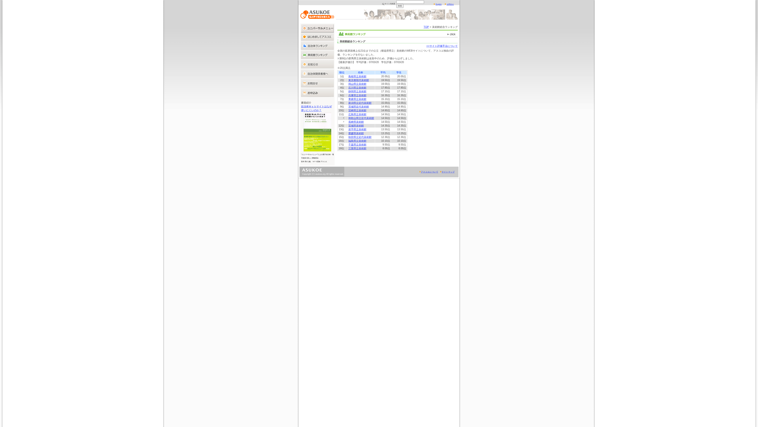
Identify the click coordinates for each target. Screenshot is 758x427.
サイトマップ (448, 172)
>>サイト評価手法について (442, 45)
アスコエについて (429, 172)
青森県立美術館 (357, 99)
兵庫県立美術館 (357, 95)
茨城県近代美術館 (358, 106)
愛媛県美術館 (356, 133)
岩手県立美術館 (357, 129)
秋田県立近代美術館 (359, 137)
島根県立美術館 (357, 76)
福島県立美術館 (357, 140)
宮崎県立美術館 (357, 110)
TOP (426, 27)
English (439, 4)
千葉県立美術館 (357, 144)
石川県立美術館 (357, 87)
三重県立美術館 (357, 148)
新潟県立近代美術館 (359, 102)
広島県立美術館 (357, 114)
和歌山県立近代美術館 (361, 118)
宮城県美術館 (356, 125)
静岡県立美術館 (357, 91)
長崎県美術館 (356, 121)
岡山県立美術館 (357, 83)
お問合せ (450, 4)
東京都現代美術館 (358, 80)
